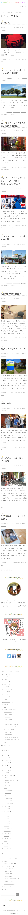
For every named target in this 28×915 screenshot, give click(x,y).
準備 (5, 676)
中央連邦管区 (8, 793)
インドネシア (7, 855)
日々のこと (9, 59)
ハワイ (5, 853)
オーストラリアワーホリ (8, 858)
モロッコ (6, 808)
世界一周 (4, 745)
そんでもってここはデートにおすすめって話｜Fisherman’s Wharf (13, 181)
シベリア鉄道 (8, 790)
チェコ (5, 841)
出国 (5, 679)
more (12, 55)
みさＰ (10, 27)
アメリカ (6, 851)
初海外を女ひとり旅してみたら (16, 910)
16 (7, 570)
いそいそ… (6, 23)
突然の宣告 (6, 403)
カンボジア (6, 760)
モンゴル (6, 785)
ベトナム (6, 757)
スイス (5, 843)
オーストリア (7, 689)
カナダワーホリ (9, 12)
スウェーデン (7, 828)
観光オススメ (8, 881)
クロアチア (6, 848)
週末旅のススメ (6, 886)
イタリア (6, 691)
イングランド (8, 798)
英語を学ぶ (7, 717)
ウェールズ (7, 800)
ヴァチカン (6, 694)
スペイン (6, 696)
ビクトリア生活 (18, 167)
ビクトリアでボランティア (13, 349)
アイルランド (7, 823)
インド (5, 772)
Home (2, 12)
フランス (6, 681)
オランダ (6, 821)
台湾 (5, 765)
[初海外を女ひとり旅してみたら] (14, 2)
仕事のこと (7, 719)
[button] (22, 6)
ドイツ (5, 686)
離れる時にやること (8, 884)
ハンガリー (6, 833)
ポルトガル (6, 811)
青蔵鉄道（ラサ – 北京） (10, 780)
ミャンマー (6, 767)
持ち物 (5, 750)
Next (11, 570)
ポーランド (6, 838)
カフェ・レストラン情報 (10, 724)
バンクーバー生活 (8, 729)
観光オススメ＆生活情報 (10, 114)
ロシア (5, 788)
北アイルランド (8, 803)
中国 (5, 777)
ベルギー (6, 684)
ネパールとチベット (8, 775)
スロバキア (6, 836)
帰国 (5, 699)
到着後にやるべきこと (9, 709)
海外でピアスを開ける (11, 294)
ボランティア (8, 722)
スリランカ (6, 770)
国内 (5, 889)
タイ (5, 752)
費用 (5, 704)
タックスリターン (8, 866)
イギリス (6, 795)
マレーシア (6, 762)
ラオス (5, 755)
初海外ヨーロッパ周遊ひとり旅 (9, 671)
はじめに (6, 674)
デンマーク (6, 826)
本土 (6, 782)
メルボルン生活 (7, 868)
